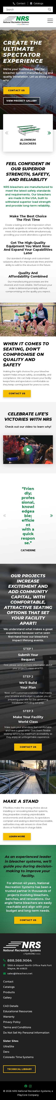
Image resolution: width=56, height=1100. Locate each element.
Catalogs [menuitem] (9, 986)
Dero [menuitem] (6, 1051)
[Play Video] (28, 449)
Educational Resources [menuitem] (17, 1011)
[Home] (22, 948)
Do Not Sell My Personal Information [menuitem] (26, 1032)
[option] (28, 133)
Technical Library (19, 1069)
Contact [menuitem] (8, 981)
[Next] (51, 515)
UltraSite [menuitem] (8, 1046)
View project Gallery (21, 100)
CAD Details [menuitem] (10, 1006)
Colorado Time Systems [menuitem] (18, 1057)
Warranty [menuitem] (8, 1016)
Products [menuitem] (9, 992)
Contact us (16, 90)
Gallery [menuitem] (7, 997)
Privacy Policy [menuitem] (12, 1022)
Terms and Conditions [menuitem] (17, 1027)
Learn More (20, 837)
